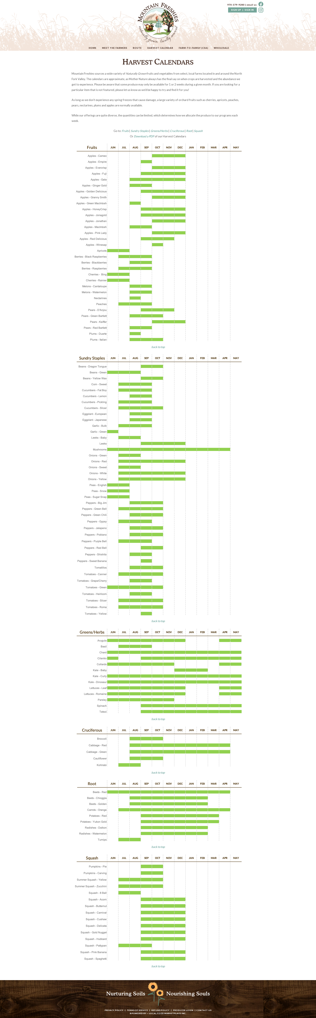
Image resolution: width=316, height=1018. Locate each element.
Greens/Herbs (159, 131)
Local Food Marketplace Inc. (167, 1013)
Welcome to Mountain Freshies (158, 22)
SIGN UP (236, 10)
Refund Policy (160, 1010)
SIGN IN (249, 10)
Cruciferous (177, 131)
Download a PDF (144, 136)
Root (189, 131)
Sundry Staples (140, 131)
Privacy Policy (114, 1010)
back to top (158, 347)
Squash (198, 131)
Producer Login (183, 1010)
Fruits (125, 131)
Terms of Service (137, 1010)
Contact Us (203, 1010)
